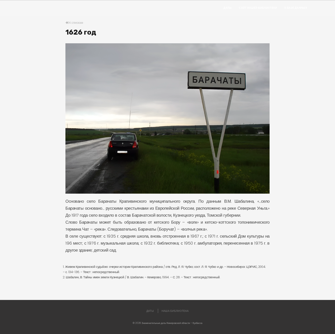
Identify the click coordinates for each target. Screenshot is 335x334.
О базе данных (295, 7)
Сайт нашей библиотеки (258, 7)
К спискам (75, 22)
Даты (228, 7)
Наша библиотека (175, 311)
